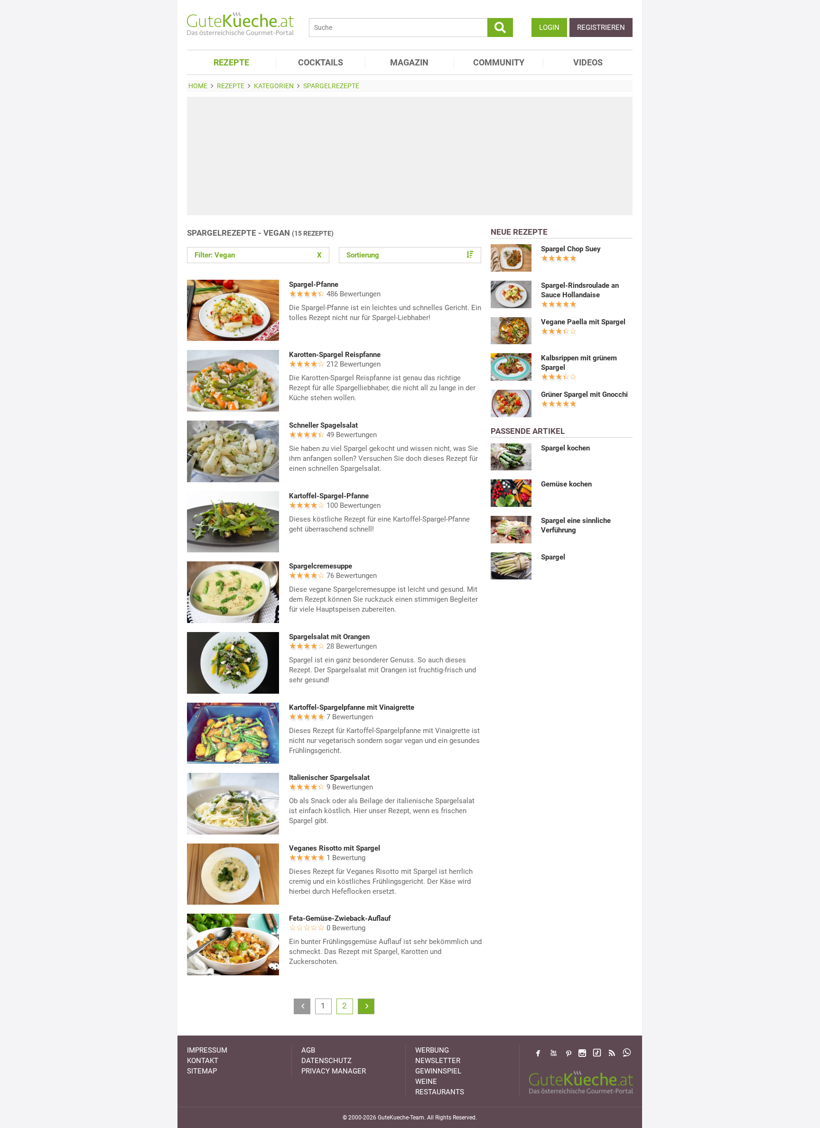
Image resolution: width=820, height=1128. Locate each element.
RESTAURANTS (439, 1092)
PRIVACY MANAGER (333, 1071)
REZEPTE (231, 62)
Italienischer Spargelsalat (329, 777)
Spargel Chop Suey (571, 249)
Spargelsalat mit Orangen (329, 637)
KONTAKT (202, 1060)
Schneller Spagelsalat (323, 425)
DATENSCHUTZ (326, 1060)
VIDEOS (588, 62)
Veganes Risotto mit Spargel (334, 848)
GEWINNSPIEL (438, 1071)
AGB (308, 1050)
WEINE (426, 1081)
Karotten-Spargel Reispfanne (335, 354)
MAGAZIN (409, 62)
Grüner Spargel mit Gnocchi (584, 394)
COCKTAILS (320, 62)
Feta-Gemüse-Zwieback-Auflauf (340, 918)
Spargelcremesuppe (320, 566)
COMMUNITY (498, 62)
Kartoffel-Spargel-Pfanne (329, 496)
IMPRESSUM (207, 1050)
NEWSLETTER (437, 1060)
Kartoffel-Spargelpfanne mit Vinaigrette (351, 707)
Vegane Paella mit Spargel (583, 322)
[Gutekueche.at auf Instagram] (582, 1053)
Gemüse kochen (566, 484)
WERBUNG (432, 1050)
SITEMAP (202, 1071)
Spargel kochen (565, 448)
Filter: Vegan (258, 255)
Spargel (553, 557)
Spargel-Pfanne (313, 284)
